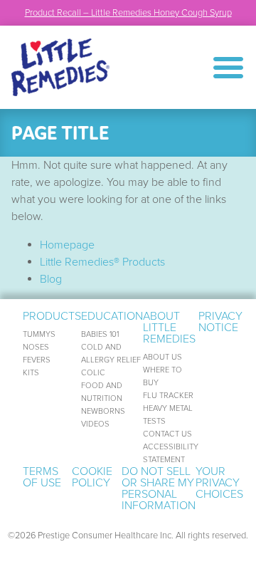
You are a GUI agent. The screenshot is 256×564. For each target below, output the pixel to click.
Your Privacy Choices (219, 482)
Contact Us (167, 434)
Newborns (103, 411)
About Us (162, 357)
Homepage (67, 245)
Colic (93, 372)
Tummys (39, 334)
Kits (31, 372)
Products (52, 316)
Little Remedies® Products (102, 262)
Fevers (36, 360)
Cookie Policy (92, 477)
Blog (51, 279)
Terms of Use (42, 477)
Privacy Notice (220, 322)
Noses (36, 347)
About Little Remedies (169, 327)
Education (112, 316)
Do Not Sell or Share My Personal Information (159, 488)
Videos (95, 424)
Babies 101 (100, 334)
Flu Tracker (168, 395)
